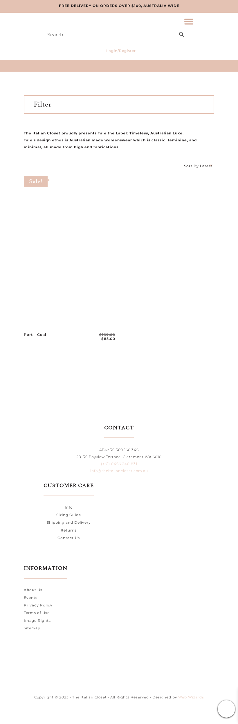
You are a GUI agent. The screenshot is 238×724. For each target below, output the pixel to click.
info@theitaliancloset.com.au (119, 471)
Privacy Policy (38, 605)
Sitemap (32, 628)
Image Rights (37, 620)
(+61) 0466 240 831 (119, 464)
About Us (33, 590)
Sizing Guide (68, 515)
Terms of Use (37, 612)
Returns (69, 530)
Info (69, 507)
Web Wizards (191, 697)
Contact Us (68, 538)
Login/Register (121, 50)
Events (30, 597)
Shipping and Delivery (69, 522)
